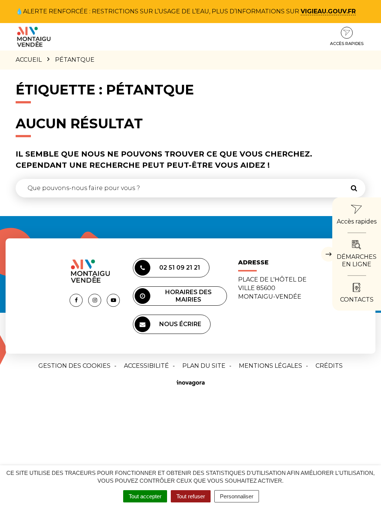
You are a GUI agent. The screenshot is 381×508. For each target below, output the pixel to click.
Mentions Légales (270, 365)
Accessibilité (146, 365)
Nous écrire (180, 324)
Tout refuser (190, 496)
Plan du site (203, 365)
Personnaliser (236, 496)
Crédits (329, 365)
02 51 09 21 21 (179, 267)
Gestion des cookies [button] (74, 365)
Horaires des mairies (188, 296)
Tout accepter (145, 496)
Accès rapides (347, 43)
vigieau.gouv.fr (328, 11)
